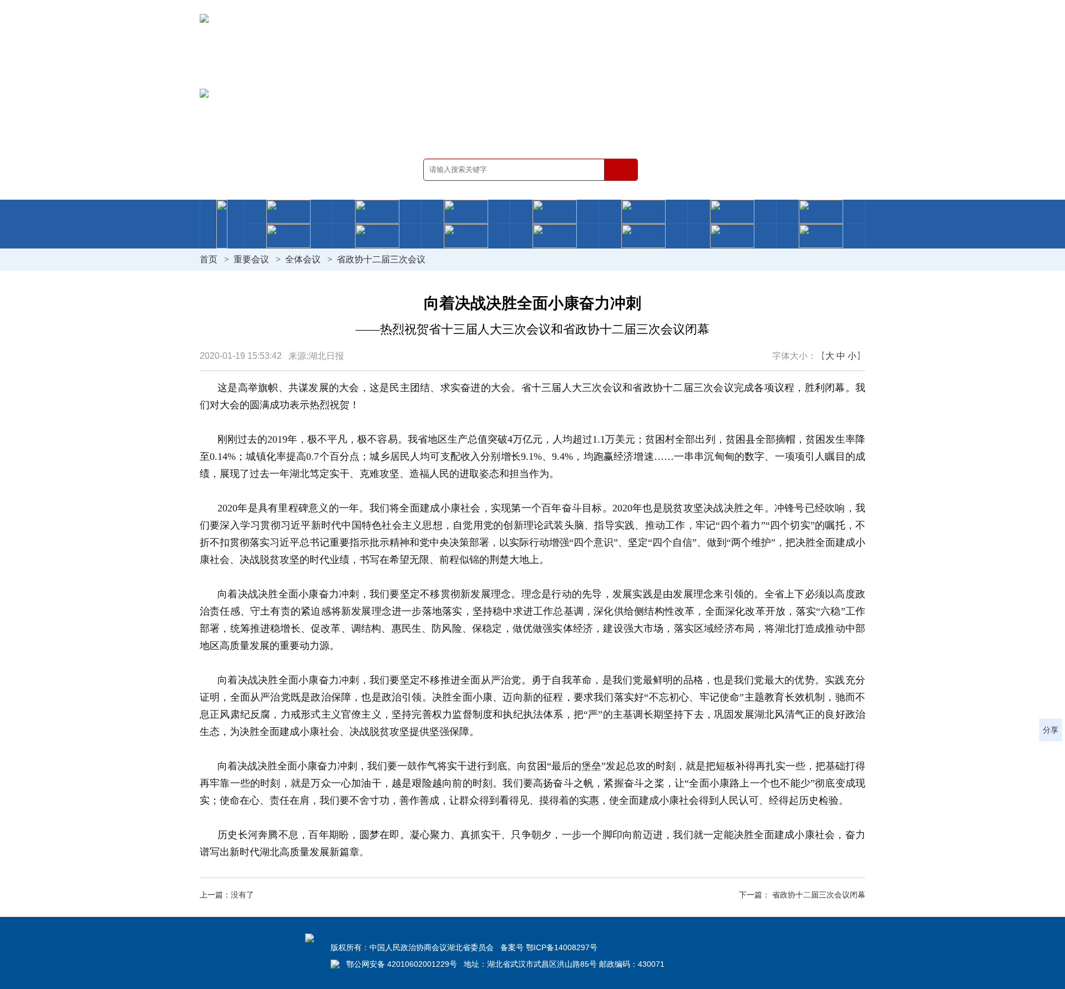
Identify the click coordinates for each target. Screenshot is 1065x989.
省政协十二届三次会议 (381, 259)
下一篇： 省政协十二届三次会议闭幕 (802, 894)
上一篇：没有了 (227, 894)
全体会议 (303, 259)
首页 (208, 259)
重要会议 (251, 259)
